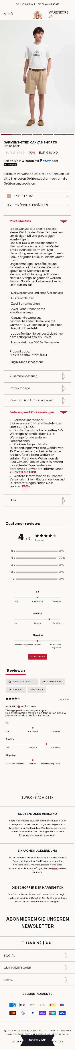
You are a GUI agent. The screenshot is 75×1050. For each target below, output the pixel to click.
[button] (37, 551)
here (55, 868)
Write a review (37, 657)
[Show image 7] (69, 134)
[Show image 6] (59, 134)
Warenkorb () (58, 14)
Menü (8, 14)
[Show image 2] (16, 134)
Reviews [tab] (16, 671)
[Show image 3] (27, 134)
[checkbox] (36, 690)
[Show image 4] (37, 134)
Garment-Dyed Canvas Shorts (30, 142)
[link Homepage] (37, 14)
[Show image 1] (6, 134)
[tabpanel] (37, 724)
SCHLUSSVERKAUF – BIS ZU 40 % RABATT (37, 4)
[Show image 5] (48, 134)
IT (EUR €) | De (36, 943)
